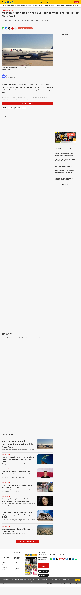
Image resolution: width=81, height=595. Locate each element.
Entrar (44, 2)
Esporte (35, 5)
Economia (47, 5)
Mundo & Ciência (7, 10)
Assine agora (43, 565)
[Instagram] (60, 559)
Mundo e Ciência (60, 5)
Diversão (28, 5)
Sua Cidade (69, 5)
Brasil (53, 5)
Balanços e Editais (17, 561)
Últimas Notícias (11, 5)
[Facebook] (54, 559)
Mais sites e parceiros (17, 558)
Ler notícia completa (27, 103)
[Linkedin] (73, 559)
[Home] (9, 3)
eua (24, 107)
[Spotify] (76, 559)
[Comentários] (15, 28)
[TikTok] (70, 559)
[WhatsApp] (51, 559)
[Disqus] (27, 359)
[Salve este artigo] (12, 28)
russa (4, 107)
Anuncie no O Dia (58, 2)
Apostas (75, 5)
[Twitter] (57, 559)
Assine (76, 2)
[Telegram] (66, 559)
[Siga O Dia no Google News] (25, 28)
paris (10, 107)
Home (4, 5)
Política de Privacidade (17, 569)
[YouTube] (63, 559)
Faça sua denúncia (68, 2)
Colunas (41, 5)
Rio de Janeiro (21, 5)
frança (17, 107)
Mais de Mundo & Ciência (27, 541)
